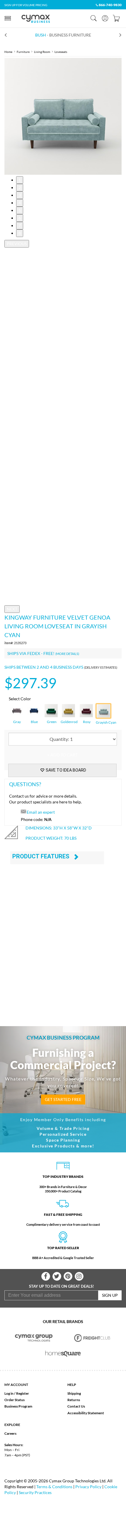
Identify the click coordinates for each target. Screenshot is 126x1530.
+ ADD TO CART (62, 754)
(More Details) (67, 654)
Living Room (42, 51)
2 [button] (19, 187)
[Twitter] (56, 1276)
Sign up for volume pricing (25, 5)
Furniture (23, 51)
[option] (63, 116)
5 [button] (19, 210)
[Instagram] (79, 1276)
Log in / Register (16, 1393)
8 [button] (19, 233)
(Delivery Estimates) (100, 667)
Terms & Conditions (54, 1486)
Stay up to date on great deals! (61, 1286)
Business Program (18, 1406)
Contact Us (76, 1406)
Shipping (74, 1393)
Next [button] (12, 608)
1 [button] (19, 179)
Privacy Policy (88, 1486)
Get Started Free (63, 1099)
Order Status (14, 1400)
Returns (73, 1400)
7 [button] (19, 225)
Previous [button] (17, 243)
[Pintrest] (68, 1276)
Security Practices (35, 1492)
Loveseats (61, 51)
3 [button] (19, 195)
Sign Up (110, 1295)
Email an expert (41, 812)
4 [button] (19, 202)
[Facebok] (45, 1276)
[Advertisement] (63, 947)
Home (8, 51)
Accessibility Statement (85, 1413)
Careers (10, 1433)
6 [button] (19, 217)
